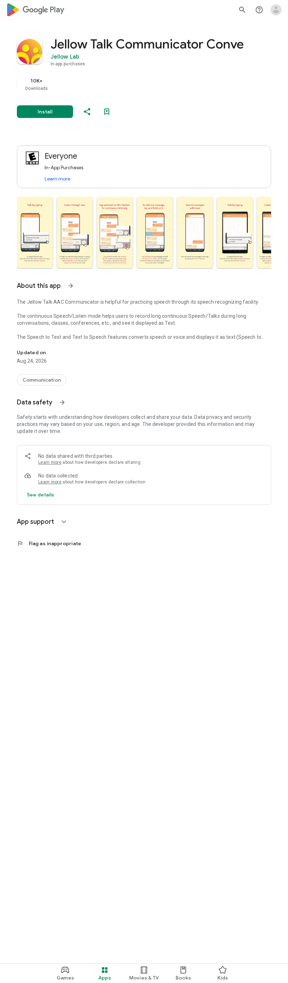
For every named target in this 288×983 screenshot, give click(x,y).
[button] (35, 232)
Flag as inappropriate (49, 543)
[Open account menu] (276, 9)
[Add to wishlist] (106, 111)
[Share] (87, 111)
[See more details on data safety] (40, 494)
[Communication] (41, 380)
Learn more (57, 179)
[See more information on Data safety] (62, 402)
